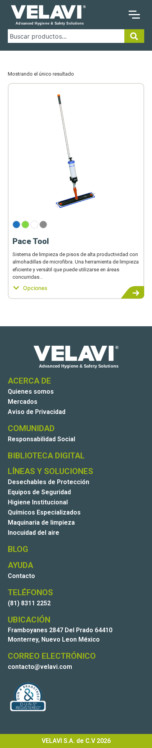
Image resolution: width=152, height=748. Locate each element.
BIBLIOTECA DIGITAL (46, 455)
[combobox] (66, 36)
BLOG (18, 549)
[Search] (134, 36)
